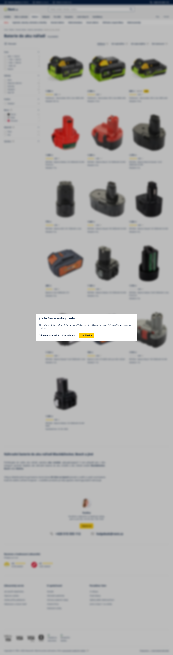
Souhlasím (86, 335)
